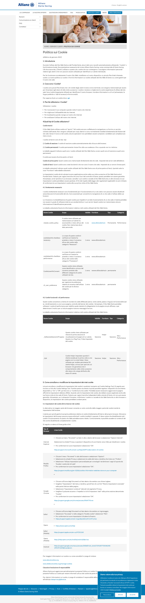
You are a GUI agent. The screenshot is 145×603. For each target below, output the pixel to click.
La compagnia (25, 12)
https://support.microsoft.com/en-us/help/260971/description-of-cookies (79, 450)
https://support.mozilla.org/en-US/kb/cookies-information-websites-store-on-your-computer (85, 471)
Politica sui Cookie (115, 590)
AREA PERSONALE (115, 12)
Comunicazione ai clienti (27, 20)
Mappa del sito (23, 589)
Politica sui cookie (126, 590)
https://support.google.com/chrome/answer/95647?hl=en (73, 501)
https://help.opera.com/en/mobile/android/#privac (71, 540)
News (104, 12)
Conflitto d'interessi (69, 589)
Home (114, 5)
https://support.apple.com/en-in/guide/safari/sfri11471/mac (76, 519)
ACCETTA (132, 595)
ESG (71, 12)
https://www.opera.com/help (65, 526)
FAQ (20, 23)
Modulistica (80, 12)
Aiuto (58, 589)
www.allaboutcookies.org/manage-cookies (57, 564)
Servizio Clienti (94, 12)
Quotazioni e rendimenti (58, 12)
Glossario (34, 589)
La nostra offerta (39, 12)
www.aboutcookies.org (51, 560)
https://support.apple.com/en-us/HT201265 (69, 532)
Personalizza (107, 595)
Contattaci (22, 27)
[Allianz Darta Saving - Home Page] (26, 5)
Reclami (21, 17)
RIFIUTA (120, 595)
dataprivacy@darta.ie (58, 580)
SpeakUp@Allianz (92, 589)
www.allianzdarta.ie (98, 223)
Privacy (51, 589)
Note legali (43, 589)
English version (122, 5)
